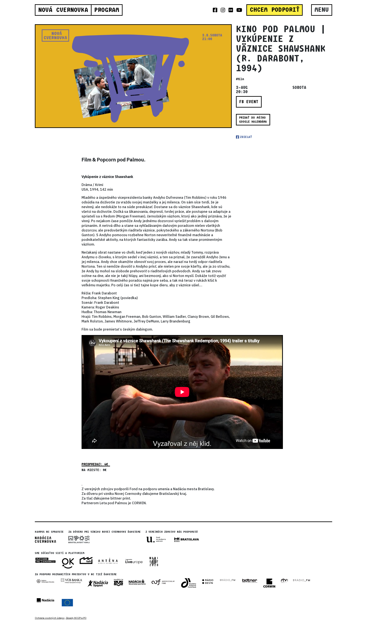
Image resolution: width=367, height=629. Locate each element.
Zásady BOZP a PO (76, 617)
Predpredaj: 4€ (96, 464)
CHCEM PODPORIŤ (274, 10)
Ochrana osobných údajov (49, 617)
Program (106, 10)
